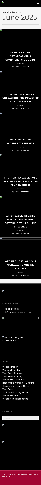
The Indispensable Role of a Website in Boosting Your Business (20, 181)
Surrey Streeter (22, 66)
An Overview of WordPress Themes (20, 141)
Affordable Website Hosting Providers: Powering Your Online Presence (20, 221)
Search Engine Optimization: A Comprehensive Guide (20, 56)
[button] (38, 3)
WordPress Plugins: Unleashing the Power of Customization (20, 98)
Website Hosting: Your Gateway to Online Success (20, 265)
